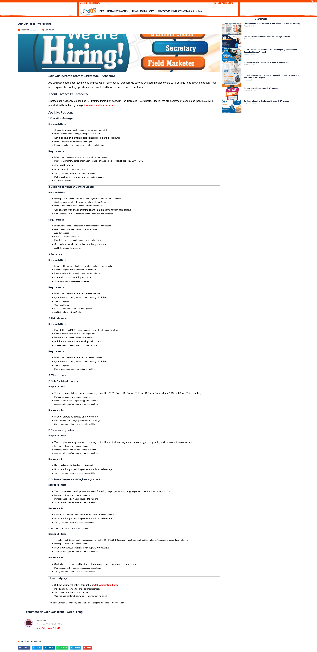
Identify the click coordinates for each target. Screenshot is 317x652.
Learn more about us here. (98, 105)
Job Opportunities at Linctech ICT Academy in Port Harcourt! (266, 62)
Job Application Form (106, 585)
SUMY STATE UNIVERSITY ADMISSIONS (176, 11)
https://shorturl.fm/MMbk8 (48, 628)
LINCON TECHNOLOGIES (143, 11)
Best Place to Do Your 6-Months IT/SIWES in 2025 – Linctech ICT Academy (272, 24)
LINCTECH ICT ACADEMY (117, 11)
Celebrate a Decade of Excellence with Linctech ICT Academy (267, 101)
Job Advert (49, 30)
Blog (200, 11)
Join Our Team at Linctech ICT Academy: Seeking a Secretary (267, 37)
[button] (24, 648)
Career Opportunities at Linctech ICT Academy (261, 88)
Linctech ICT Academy (90, 3)
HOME (101, 11)
